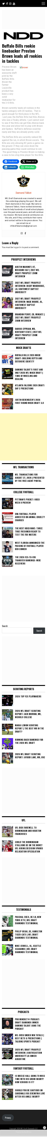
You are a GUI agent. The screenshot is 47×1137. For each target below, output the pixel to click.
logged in (18, 247)
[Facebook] (25, 233)
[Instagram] (21, 233)
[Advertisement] (23, 437)
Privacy (8, 1117)
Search (5, 626)
